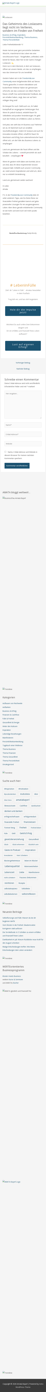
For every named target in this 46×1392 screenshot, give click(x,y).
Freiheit (23, 827)
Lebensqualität (12, 866)
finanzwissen (30, 822)
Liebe (21, 872)
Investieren (8, 855)
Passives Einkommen (28, 877)
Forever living (9, 827)
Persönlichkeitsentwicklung (13, 37)
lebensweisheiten (31, 866)
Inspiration (21, 35)
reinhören (9, 883)
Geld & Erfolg (26, 833)
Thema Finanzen (9, 753)
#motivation (23, 789)
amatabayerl (22, 799)
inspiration (30, 850)
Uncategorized (8, 764)
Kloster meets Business (12, 976)
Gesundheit (34, 839)
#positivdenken (10, 794)
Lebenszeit (9, 872)
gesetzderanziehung (14, 839)
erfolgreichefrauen (11, 816)
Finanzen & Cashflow (11, 715)
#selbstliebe (25, 794)
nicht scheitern (9, 877)
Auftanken (7, 707)
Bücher (16, 983)
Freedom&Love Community (22, 195)
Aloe (36, 794)
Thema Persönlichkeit (11, 40)
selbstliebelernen (10, 894)
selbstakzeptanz (10, 888)
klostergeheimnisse (12, 860)
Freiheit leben (36, 828)
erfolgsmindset (30, 816)
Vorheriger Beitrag (23, 362)
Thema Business (30, 37)
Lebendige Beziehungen (12, 734)
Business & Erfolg (9, 35)
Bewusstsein (9, 805)
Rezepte (22, 883)
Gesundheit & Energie (11, 722)
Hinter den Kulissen (10, 726)
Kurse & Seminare (16, 979)
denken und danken (13, 811)
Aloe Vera (7, 800)
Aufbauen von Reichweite (12, 703)
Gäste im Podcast (12, 850)
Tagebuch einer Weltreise (12, 745)
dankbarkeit (35, 806)
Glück (6, 844)
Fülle (6, 833)
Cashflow (23, 805)
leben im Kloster (31, 860)
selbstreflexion (28, 894)
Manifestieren (8, 738)
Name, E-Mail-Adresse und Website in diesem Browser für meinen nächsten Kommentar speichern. (21, 455)
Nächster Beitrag (23, 369)
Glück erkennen (18, 844)
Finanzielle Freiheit (11, 822)
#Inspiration (9, 789)
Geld (13, 833)
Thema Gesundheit (10, 757)
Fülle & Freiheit (8, 718)
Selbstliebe (26, 888)
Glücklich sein (33, 844)
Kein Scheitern (22, 855)
